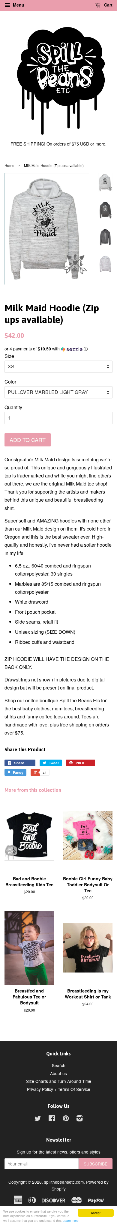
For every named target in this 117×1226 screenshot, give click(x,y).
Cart (107, 5)
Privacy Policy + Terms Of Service (58, 1089)
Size (9, 356)
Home (9, 165)
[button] (58, 349)
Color (10, 381)
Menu (18, 5)
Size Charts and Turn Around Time (58, 1081)
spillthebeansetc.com (64, 1182)
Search (58, 1065)
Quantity (13, 407)
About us (58, 1073)
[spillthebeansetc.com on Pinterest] (65, 1119)
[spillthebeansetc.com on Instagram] (79, 1119)
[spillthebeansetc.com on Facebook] (51, 1119)
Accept (95, 1212)
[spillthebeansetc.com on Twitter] (37, 1119)
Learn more (71, 1220)
